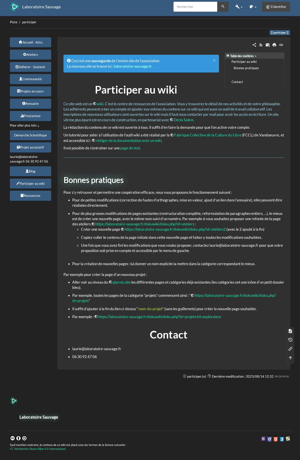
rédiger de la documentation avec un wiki (128, 140)
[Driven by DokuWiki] (288, 438)
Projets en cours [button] (32, 91)
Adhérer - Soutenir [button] (32, 67)
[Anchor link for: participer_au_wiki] (182, 89)
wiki (100, 103)
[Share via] (254, 44)
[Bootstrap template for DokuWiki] (263, 438)
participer (29, 22)
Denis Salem (183, 120)
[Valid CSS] (282, 438)
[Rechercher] (223, 7)
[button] (239, 6)
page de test (130, 148)
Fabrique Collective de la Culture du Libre (207, 135)
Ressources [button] (32, 195)
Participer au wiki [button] (32, 183)
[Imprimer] (274, 44)
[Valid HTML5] (275, 438)
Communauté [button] (32, 79)
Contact (237, 82)
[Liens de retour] (290, 349)
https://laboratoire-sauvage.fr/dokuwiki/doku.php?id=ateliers (144, 224)
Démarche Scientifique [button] (30, 135)
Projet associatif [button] (32, 147)
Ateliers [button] (32, 54)
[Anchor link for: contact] (193, 334)
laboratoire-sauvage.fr (133, 66)
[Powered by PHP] (269, 438)
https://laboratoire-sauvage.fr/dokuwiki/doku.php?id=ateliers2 (175, 229)
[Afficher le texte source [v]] (290, 331)
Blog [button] (32, 171)
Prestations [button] (32, 116)
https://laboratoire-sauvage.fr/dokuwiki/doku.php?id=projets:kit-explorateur (159, 316)
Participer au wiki (244, 61)
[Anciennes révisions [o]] (290, 340)
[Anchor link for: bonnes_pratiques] (128, 179)
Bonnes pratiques (246, 68)
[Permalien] (281, 44)
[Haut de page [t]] (290, 357)
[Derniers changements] (261, 44)
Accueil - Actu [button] (32, 42)
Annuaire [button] (32, 103)
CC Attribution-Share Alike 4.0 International (37, 449)
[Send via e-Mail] (268, 44)
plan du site (122, 282)
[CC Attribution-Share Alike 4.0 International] (18, 438)
